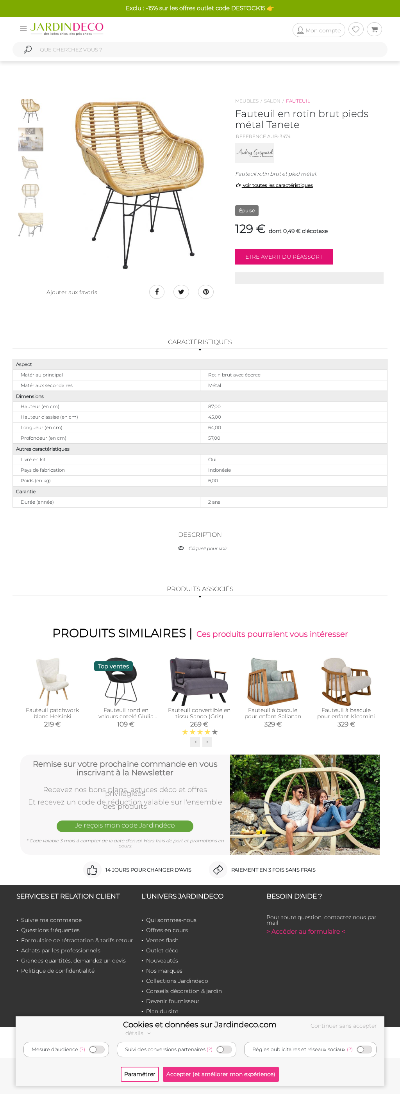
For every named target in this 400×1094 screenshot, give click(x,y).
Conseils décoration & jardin (184, 991)
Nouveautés (162, 960)
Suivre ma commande (51, 920)
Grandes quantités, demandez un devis (73, 960)
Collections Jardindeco (177, 980)
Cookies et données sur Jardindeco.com (200, 1024)
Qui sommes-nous (171, 920)
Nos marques (164, 970)
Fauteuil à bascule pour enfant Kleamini (346, 713)
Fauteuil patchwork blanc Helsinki (52, 713)
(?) (82, 1049)
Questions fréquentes (50, 930)
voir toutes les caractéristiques (277, 185)
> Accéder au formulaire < (305, 931)
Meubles (247, 101)
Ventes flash (162, 940)
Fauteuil (298, 101)
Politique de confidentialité (58, 970)
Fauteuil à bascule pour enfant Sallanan (273, 713)
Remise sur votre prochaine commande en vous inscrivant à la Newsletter (125, 768)
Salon (272, 101)
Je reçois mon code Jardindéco (125, 825)
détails (135, 1033)
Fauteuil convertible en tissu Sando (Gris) (199, 713)
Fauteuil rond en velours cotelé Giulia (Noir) (126, 716)
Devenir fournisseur (173, 1001)
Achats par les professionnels (60, 950)
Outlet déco (162, 950)
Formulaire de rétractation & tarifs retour (77, 940)
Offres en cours (167, 930)
